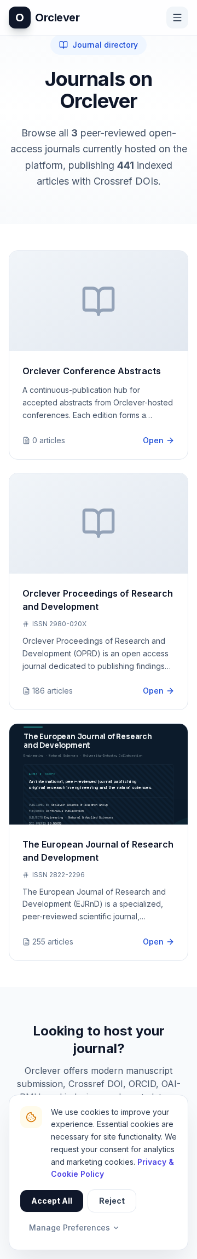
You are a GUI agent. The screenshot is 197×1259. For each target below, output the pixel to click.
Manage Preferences (69, 1227)
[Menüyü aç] (177, 17)
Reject (112, 1200)
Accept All (51, 1200)
